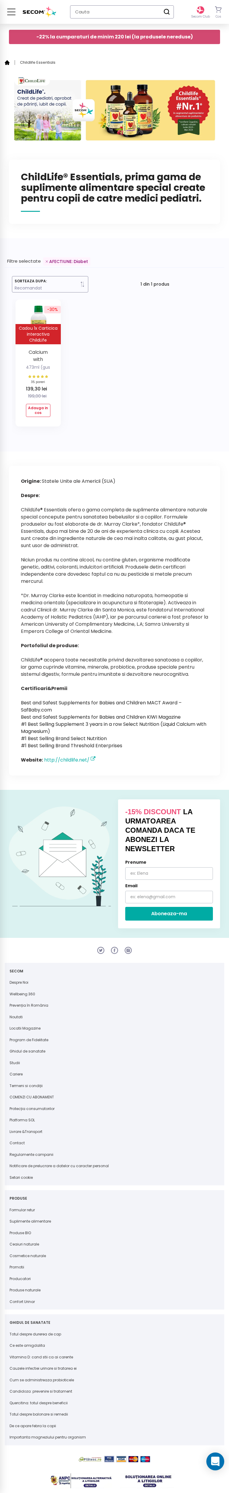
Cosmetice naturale (28, 1255)
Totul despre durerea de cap (35, 1334)
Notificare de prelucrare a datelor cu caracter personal (59, 1165)
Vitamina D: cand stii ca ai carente (41, 1357)
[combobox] (122, 11)
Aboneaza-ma (169, 913)
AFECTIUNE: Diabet (68, 261)
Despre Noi (19, 982)
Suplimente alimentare (30, 1221)
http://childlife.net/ (66, 759)
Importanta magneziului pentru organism (48, 1437)
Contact (17, 1142)
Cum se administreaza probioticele (42, 1380)
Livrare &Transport (26, 1131)
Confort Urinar (22, 1301)
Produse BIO (20, 1232)
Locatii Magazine (25, 1028)
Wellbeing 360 (22, 994)
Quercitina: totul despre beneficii (39, 1402)
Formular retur (22, 1209)
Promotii (17, 1267)
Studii (15, 1062)
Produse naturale (25, 1290)
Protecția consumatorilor (32, 1108)
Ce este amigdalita (27, 1345)
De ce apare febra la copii (33, 1425)
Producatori (20, 1278)
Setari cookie (21, 1177)
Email (131, 886)
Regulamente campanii (31, 1154)
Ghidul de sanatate (27, 1051)
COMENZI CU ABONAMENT (32, 1097)
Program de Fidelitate (29, 1039)
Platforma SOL (22, 1120)
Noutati (16, 1016)
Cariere (16, 1074)
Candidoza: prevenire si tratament (41, 1391)
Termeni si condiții (26, 1085)
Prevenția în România (29, 1005)
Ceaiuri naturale (24, 1244)
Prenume (135, 862)
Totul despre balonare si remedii (39, 1414)
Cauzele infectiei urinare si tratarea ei (43, 1368)
